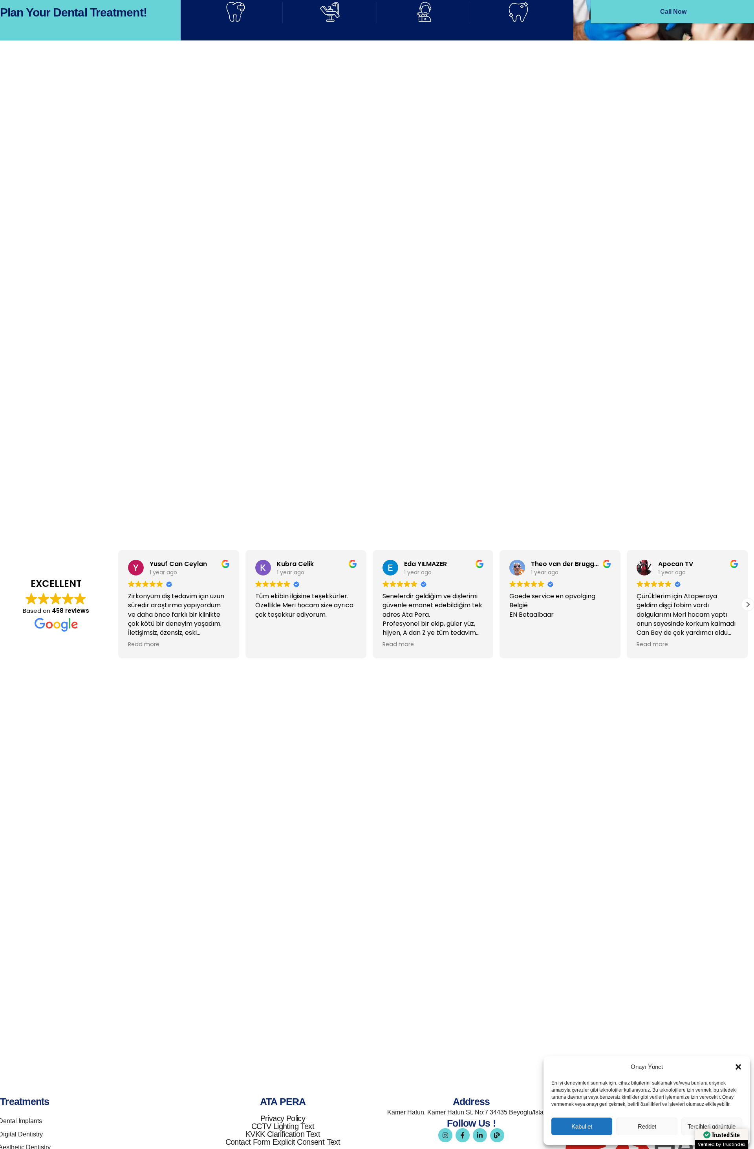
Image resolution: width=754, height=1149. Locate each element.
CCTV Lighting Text (282, 1126)
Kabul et (581, 1126)
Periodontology (255, 153)
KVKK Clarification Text (282, 1134)
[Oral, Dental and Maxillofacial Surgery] (206, 115)
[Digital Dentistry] (396, 115)
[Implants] (15, 115)
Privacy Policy (283, 1118)
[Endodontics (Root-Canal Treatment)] (15, 164)
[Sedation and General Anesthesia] (587, 164)
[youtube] (446, 358)
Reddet (647, 1126)
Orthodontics (441, 153)
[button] (738, 1067)
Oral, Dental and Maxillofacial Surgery (294, 104)
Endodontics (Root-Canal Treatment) (102, 153)
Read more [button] (143, 644)
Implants (53, 104)
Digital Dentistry (446, 104)
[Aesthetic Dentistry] (587, 115)
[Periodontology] (206, 164)
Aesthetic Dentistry (642, 104)
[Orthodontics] (396, 164)
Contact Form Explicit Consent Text (282, 1142)
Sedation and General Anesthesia (668, 153)
